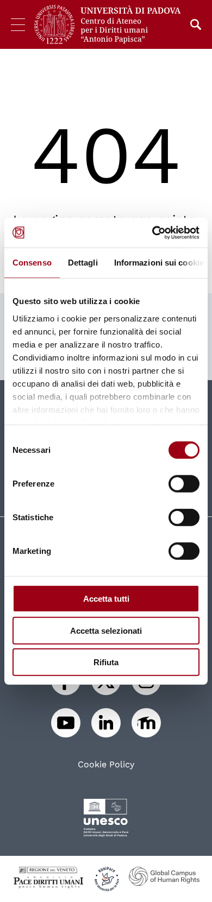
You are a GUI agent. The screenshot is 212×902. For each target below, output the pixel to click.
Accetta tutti (106, 598)
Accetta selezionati (106, 630)
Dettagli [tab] (83, 262)
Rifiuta (106, 662)
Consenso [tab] (32, 262)
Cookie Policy (106, 764)
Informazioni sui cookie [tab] (159, 262)
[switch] (184, 484)
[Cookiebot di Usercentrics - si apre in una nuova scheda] (152, 232)
